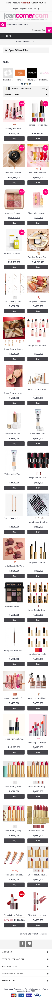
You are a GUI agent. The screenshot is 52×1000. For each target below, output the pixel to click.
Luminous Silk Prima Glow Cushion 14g (14, 172)
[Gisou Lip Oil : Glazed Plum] (36, 168)
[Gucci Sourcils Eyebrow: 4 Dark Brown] (14, 297)
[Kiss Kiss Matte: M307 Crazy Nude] (38, 826)
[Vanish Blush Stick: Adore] (40, 650)
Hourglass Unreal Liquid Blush (38, 301)
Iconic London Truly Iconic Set (38, 389)
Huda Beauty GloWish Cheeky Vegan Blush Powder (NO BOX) (14, 566)
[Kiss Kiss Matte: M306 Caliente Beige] (34, 826)
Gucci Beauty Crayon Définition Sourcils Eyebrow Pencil (14, 301)
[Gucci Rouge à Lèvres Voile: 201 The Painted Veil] (14, 826)
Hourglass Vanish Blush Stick (38, 654)
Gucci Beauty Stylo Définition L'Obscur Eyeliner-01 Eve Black (14, 518)
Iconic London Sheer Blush (14, 875)
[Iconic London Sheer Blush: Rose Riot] (16, 870)
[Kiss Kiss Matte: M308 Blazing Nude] (41, 826)
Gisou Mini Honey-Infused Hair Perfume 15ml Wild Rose (38, 213)
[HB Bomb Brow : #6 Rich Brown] (41, 517)
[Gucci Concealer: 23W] (8, 345)
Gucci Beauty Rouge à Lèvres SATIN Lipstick (38, 786)
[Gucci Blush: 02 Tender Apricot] (14, 389)
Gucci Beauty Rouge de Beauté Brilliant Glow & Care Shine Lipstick (38, 610)
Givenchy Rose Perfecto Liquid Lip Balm (14, 128)
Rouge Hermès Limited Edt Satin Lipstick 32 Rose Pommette (14, 739)
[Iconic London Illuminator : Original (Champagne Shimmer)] (38, 694)
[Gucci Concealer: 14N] (12, 341)
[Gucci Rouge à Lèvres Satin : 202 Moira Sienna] (41, 782)
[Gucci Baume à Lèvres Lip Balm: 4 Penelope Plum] (14, 782)
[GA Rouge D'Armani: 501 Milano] (40, 473)
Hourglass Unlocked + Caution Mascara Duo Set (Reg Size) (38, 562)
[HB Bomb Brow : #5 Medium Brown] (38, 517)
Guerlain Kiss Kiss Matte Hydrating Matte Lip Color (38, 830)
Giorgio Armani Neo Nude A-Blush (38, 345)
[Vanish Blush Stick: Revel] (36, 650)
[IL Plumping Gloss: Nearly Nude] (14, 694)
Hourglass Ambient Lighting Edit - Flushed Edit (14, 213)
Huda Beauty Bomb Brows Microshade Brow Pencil (38, 522)
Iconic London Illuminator (38, 698)
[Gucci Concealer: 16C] (19, 341)
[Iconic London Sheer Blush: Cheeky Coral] (12, 870)
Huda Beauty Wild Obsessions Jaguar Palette (14, 606)
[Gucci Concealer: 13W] (8, 341)
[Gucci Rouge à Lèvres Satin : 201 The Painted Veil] (38, 782)
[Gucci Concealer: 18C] (23, 341)
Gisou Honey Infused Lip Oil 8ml (38, 172)
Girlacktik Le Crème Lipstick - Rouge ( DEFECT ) (14, 915)
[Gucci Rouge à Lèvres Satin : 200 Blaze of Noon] (34, 782)
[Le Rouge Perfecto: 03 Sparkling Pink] (38, 738)
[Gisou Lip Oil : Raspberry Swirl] (40, 168)
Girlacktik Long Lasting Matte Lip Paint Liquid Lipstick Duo (38, 915)
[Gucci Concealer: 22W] (4, 345)
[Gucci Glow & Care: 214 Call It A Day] (38, 606)
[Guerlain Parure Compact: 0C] (38, 253)
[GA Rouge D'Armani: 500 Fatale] (36, 473)
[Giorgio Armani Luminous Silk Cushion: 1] (14, 168)
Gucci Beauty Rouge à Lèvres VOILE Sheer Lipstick (14, 830)
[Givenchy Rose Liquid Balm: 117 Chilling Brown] (14, 124)
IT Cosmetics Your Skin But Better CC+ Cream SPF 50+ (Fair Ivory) (38, 433)
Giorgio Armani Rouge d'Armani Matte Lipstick (38, 478)
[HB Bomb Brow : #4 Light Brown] (34, 517)
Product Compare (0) (21, 88)
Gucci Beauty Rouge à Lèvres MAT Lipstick (38, 875)
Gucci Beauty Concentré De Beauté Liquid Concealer (14, 349)
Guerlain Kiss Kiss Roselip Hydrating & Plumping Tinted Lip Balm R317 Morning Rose (14, 433)
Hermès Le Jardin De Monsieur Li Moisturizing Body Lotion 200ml (14, 253)
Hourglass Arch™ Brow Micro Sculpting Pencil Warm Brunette (14, 650)
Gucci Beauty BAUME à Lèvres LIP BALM (14, 786)
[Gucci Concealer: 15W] (15, 341)
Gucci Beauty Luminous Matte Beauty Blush (14, 393)
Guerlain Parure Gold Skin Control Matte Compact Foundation (38, 257)
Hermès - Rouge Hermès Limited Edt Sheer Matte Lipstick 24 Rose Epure (38, 125)
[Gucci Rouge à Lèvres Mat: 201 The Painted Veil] (34, 870)
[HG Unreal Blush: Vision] (38, 297)
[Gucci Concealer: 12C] (4, 341)
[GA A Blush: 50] (38, 341)
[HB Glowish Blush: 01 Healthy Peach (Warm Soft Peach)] (14, 561)
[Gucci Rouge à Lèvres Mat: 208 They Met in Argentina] (41, 870)
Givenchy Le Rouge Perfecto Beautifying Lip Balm (38, 742)
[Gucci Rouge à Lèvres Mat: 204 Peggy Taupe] (38, 870)
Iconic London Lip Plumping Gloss (14, 698)
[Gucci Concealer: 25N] (12, 345)
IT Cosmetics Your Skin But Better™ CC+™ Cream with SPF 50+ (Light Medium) (14, 474)
